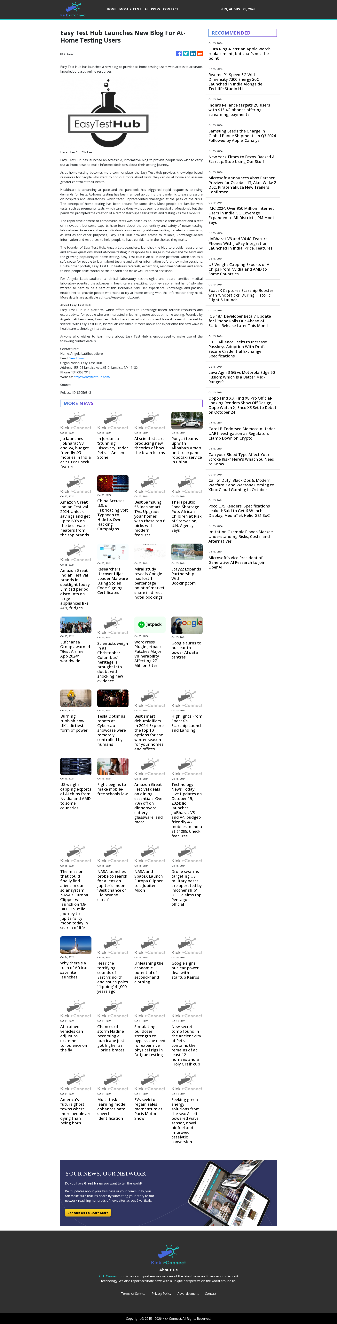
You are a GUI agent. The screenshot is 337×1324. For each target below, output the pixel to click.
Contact (210, 1293)
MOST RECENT (130, 9)
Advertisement (188, 1293)
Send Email (77, 358)
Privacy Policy (161, 1293)
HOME (111, 9)
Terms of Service (133, 1293)
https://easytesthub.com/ (92, 377)
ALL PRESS (152, 9)
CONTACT (171, 9)
